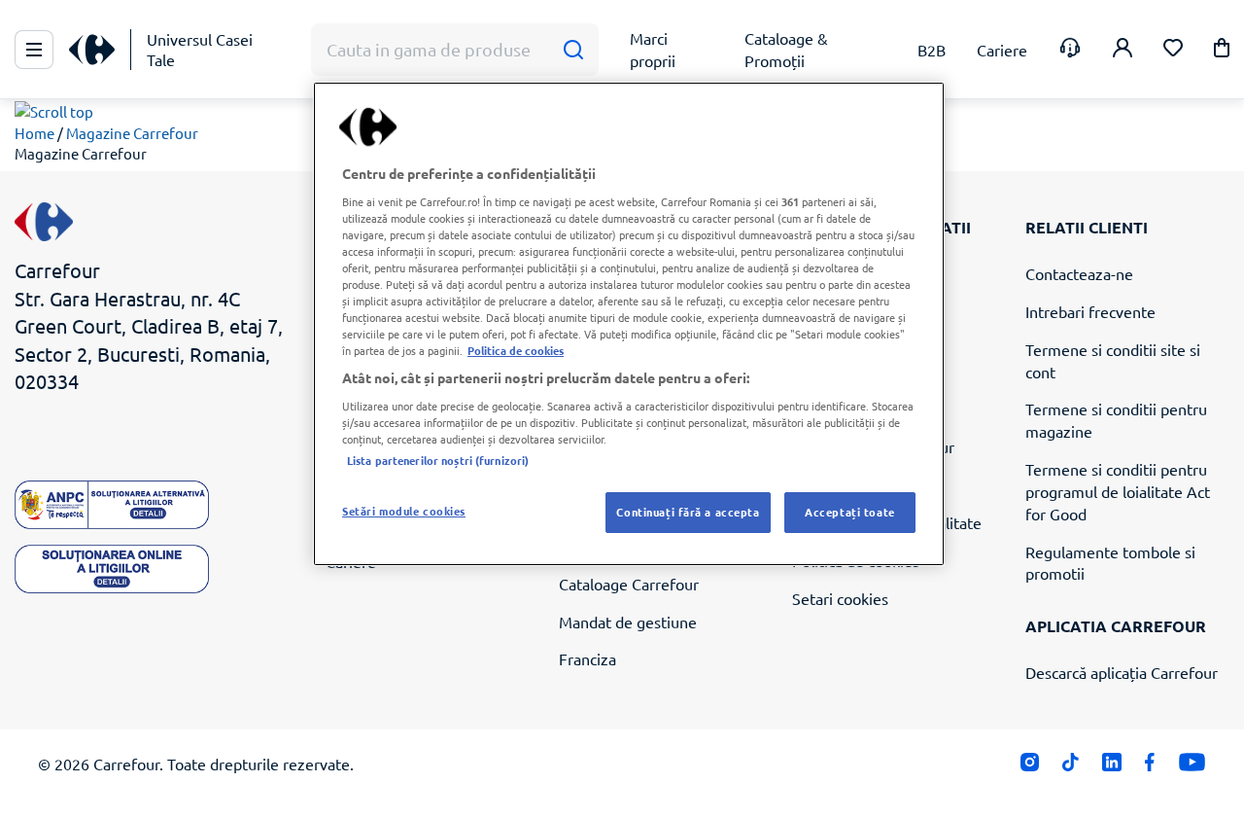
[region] (629, 324)
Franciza (587, 658)
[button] (1221, 51)
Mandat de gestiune (628, 621)
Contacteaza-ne (1079, 273)
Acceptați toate (850, 511)
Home (34, 133)
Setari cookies (840, 598)
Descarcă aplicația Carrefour (1121, 672)
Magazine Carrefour (132, 133)
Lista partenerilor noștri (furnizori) (438, 460)
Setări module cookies (404, 510)
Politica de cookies (515, 350)
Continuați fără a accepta (687, 511)
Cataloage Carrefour (629, 583)
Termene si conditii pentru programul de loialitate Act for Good (1117, 491)
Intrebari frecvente (1090, 311)
